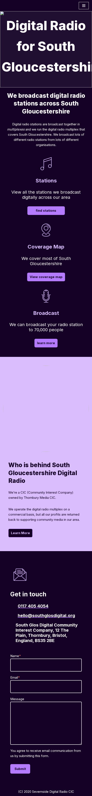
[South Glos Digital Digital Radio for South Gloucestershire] (16, 5)
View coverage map (46, 277)
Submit (20, 769)
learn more (46, 343)
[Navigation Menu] (84, 5)
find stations (46, 210)
